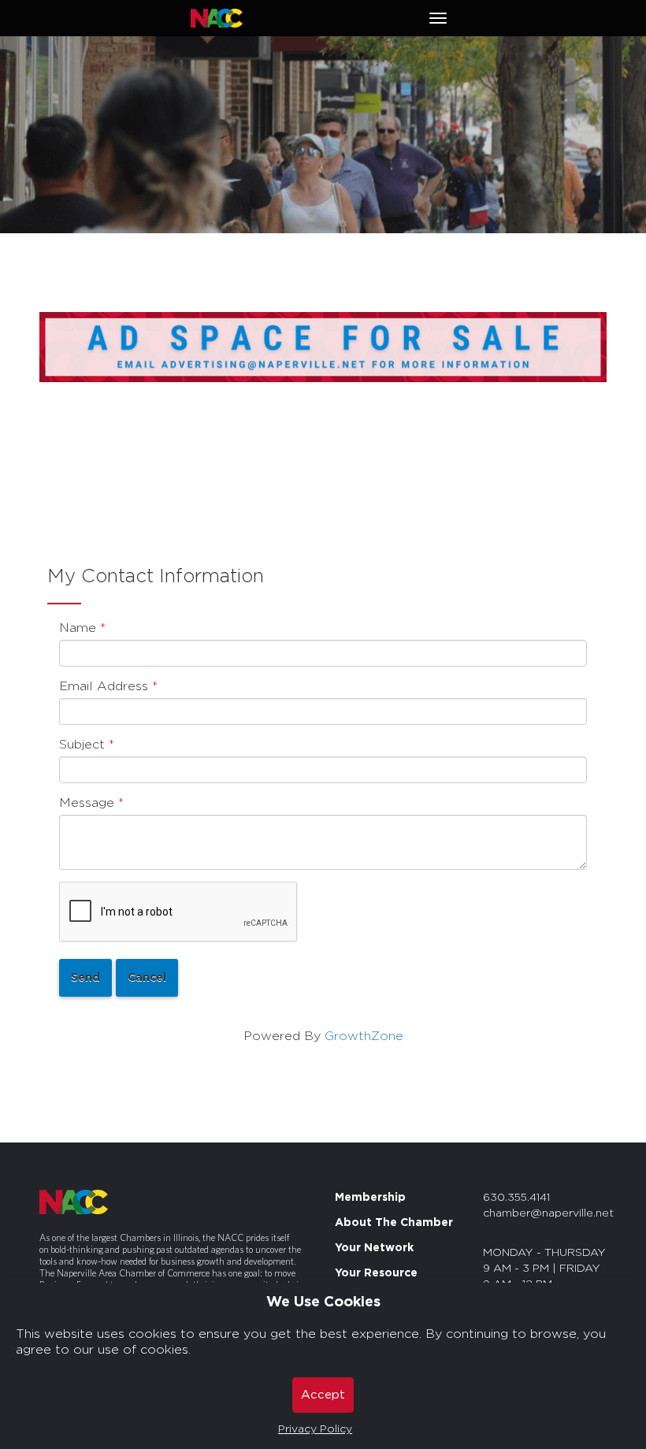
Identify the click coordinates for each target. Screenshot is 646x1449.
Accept (323, 1395)
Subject (82, 744)
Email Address (103, 686)
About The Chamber (394, 1222)
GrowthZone (364, 1036)
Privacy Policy (315, 1429)
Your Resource (376, 1273)
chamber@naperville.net (548, 1213)
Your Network (374, 1248)
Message (86, 803)
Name (77, 628)
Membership (370, 1197)
